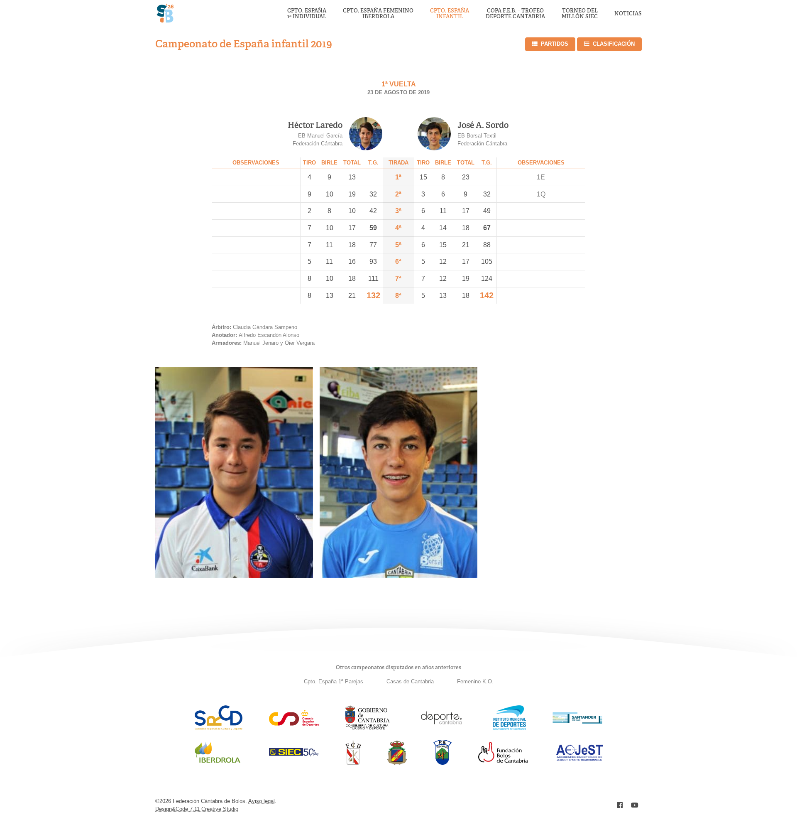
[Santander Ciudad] (577, 721)
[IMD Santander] (509, 728)
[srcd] (218, 728)
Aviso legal (261, 801)
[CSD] (294, 723)
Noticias (628, 14)
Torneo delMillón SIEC (580, 14)
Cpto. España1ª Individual (306, 14)
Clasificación (614, 44)
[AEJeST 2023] (579, 759)
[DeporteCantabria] (441, 728)
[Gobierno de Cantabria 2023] (367, 728)
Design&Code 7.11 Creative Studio (196, 809)
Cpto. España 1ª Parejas (333, 681)
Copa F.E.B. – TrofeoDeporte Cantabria (515, 14)
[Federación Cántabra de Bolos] (353, 762)
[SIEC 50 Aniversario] (294, 754)
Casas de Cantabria (410, 681)
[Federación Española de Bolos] (397, 762)
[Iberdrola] (217, 762)
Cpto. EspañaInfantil (449, 14)
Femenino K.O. (475, 681)
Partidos (554, 44)
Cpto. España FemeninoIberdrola (378, 14)
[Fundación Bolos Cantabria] (503, 760)
